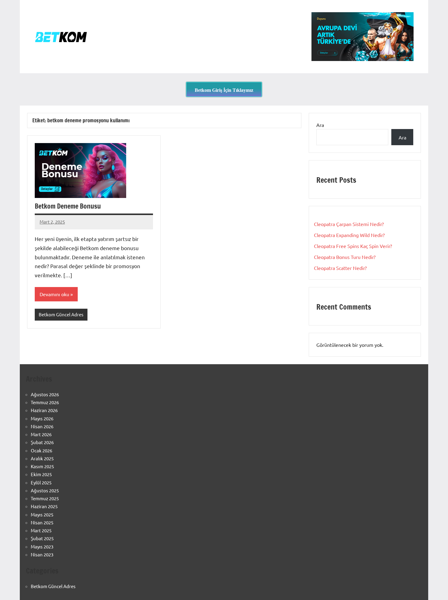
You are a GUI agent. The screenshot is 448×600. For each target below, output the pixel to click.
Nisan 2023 (42, 554)
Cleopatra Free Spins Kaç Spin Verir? (353, 246)
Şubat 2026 (42, 442)
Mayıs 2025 (42, 514)
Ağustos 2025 (45, 490)
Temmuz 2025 (45, 498)
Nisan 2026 (42, 426)
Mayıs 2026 (42, 418)
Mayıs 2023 (42, 546)
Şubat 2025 (42, 538)
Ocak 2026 (41, 450)
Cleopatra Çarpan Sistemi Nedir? (349, 224)
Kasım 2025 (42, 466)
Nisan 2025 (42, 522)
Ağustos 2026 (45, 394)
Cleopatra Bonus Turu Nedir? (344, 257)
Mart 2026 (41, 434)
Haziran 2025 (44, 506)
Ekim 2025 (41, 474)
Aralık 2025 (42, 458)
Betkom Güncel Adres (61, 314)
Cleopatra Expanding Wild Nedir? (349, 235)
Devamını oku (54, 294)
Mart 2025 (41, 530)
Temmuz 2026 (45, 402)
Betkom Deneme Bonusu (68, 206)
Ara (320, 125)
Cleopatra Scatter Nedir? (340, 268)
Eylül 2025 (41, 482)
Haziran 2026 (44, 410)
